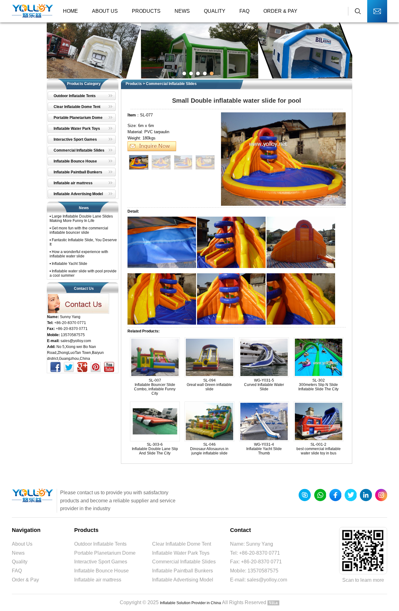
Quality (214, 11)
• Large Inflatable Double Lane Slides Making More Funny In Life (81, 218)
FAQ (244, 11)
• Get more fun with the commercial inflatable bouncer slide (79, 230)
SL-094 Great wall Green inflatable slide (209, 384)
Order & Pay (280, 11)
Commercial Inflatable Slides (171, 84)
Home (70, 11)
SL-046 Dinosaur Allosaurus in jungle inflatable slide (209, 448)
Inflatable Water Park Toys (180, 553)
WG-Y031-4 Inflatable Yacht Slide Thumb (264, 448)
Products (146, 11)
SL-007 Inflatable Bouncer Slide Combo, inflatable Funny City (154, 387)
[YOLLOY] (33, 11)
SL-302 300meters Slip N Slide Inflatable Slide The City (318, 384)
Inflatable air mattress (97, 579)
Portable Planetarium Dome (105, 553)
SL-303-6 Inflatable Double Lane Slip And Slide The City (155, 448)
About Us (105, 11)
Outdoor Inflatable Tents (100, 544)
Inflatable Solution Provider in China (190, 603)
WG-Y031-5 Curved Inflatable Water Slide (264, 384)
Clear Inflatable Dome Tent (181, 544)
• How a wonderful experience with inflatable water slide (79, 254)
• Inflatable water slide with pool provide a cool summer (83, 273)
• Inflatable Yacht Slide (68, 263)
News (182, 11)
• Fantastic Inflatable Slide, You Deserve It (83, 242)
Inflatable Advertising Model (182, 579)
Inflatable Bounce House (101, 570)
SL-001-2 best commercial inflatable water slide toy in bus (318, 448)
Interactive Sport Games (100, 561)
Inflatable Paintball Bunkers (182, 570)
